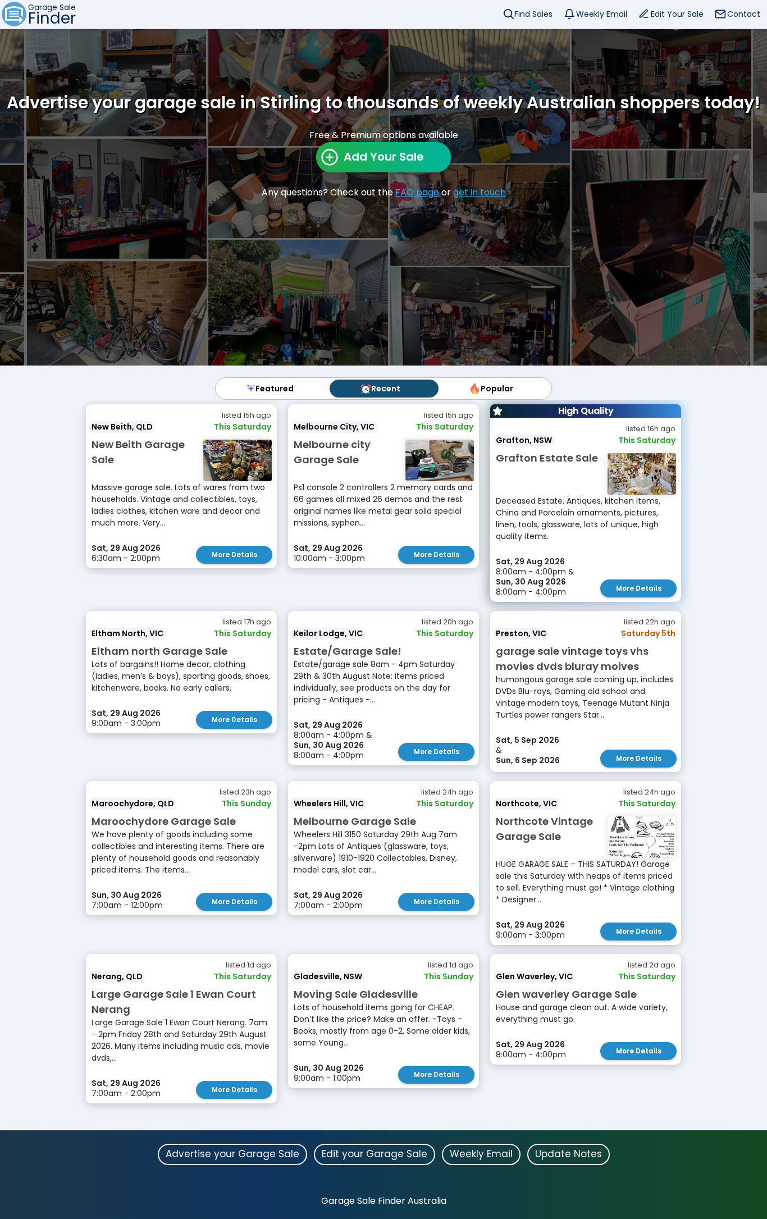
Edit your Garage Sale (374, 1154)
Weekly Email (601, 14)
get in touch (479, 192)
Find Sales (533, 14)
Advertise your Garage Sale (232, 1154)
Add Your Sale (384, 157)
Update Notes (568, 1154)
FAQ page (417, 192)
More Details (234, 554)
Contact (743, 14)
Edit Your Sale (677, 14)
